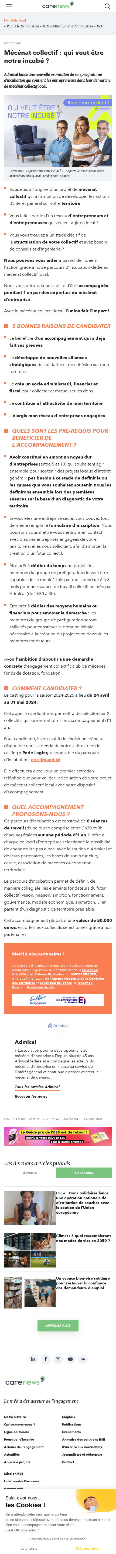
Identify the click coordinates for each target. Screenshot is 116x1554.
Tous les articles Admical (37, 1087)
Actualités (12, 1454)
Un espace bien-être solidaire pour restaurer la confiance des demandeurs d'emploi (83, 1283)
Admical (18, 20)
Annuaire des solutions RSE (83, 1439)
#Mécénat (12, 43)
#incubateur (14, 1119)
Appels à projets (17, 1462)
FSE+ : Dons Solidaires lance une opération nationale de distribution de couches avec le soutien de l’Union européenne (82, 1203)
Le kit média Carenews (21, 1481)
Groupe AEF (13, 1489)
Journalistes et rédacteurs (82, 1454)
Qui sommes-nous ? (19, 1424)
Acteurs (30, 1173)
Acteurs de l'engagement (23, 1447)
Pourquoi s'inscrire (19, 1439)
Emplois (68, 1417)
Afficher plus (58, 1325)
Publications (71, 1424)
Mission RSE (13, 1473)
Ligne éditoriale (16, 1432)
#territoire (93, 1119)
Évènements (71, 1432)
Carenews (84, 1173)
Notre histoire (15, 1417)
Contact (68, 1462)
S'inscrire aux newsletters (82, 1447)
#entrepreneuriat (44, 1119)
